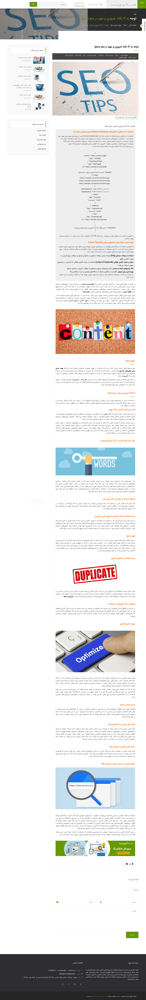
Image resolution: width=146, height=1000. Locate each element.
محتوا (116, 55)
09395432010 (78, 6)
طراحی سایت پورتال (25, 95)
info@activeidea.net (67, 974)
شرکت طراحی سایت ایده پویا (99, 996)
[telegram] (75, 984)
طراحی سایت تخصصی (24, 58)
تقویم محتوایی (123, 57)
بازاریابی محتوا (109, 55)
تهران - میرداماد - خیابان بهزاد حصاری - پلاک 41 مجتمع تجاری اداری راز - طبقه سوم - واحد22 (50, 977)
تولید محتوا (78, 55)
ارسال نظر (132, 935)
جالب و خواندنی (41, 144)
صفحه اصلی (132, 25)
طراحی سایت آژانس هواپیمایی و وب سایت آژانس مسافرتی (21, 86)
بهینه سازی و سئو (116, 25)
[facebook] (63, 984)
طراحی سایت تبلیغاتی (25, 67)
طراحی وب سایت (88, 284)
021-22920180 (78, 3)
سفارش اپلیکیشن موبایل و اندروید (23, 105)
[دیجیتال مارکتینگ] (95, 848)
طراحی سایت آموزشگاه (24, 76)
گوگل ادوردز (127, 291)
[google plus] (81, 984)
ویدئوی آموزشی (42, 149)
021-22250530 (62, 970)
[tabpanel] (95, 88)
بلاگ (124, 25)
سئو (84, 55)
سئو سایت (101, 55)
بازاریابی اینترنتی (41, 130)
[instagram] (69, 984)
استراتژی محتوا (69, 55)
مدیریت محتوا (132, 57)
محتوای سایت (124, 55)
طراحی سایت (42, 135)
